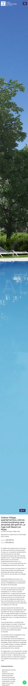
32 (23, 510)
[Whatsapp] (24, 682)
